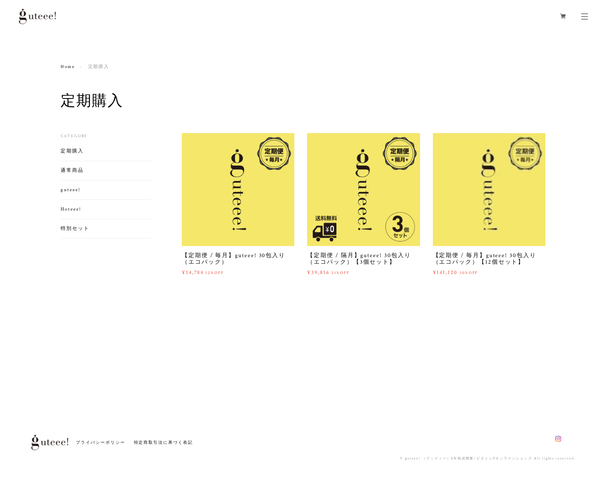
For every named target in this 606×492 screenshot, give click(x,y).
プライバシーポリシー (100, 442)
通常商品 (72, 170)
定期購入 (72, 151)
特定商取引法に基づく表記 (163, 442)
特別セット (75, 228)
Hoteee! (71, 209)
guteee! (70, 190)
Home (68, 67)
